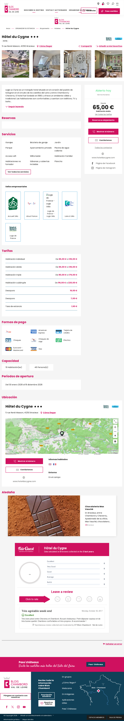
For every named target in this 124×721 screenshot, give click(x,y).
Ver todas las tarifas (103, 114)
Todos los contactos (103, 147)
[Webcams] (98, 3)
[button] (112, 3)
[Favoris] (108, 3)
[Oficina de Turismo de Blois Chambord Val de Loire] (11, 7)
